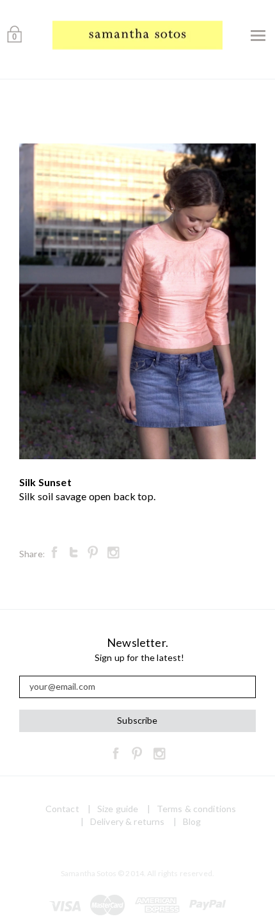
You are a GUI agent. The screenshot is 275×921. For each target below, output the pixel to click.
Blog (192, 821)
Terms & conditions (197, 808)
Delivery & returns (127, 821)
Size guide (117, 808)
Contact (62, 808)
